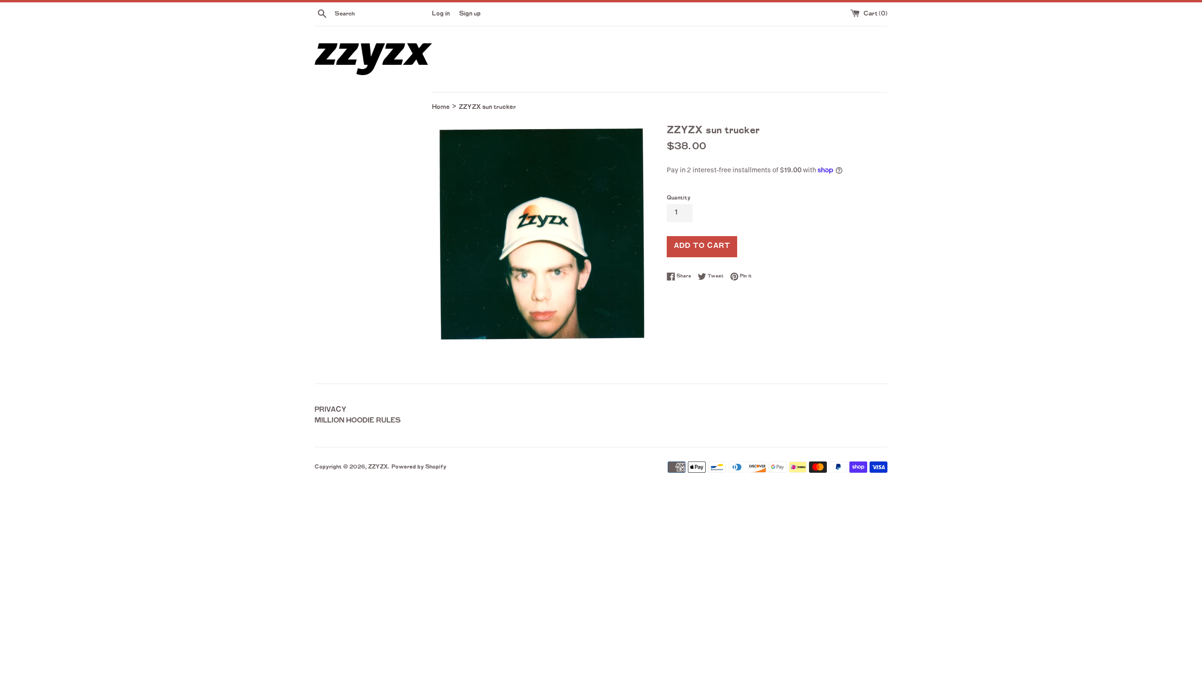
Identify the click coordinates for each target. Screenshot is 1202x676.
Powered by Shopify (419, 467)
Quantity (679, 198)
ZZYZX (378, 467)
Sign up (470, 14)
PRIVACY (331, 410)
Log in (441, 14)
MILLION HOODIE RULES (358, 420)
